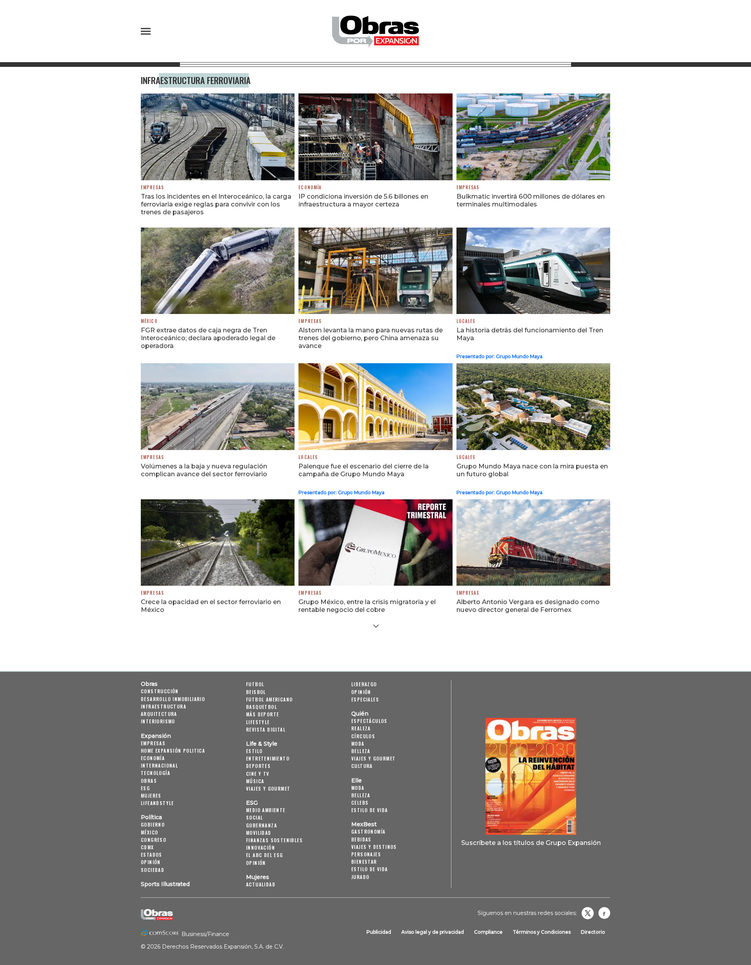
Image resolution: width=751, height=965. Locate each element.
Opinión (151, 862)
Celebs (359, 802)
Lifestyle (258, 722)
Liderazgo (364, 684)
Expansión (156, 735)
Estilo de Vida (369, 869)
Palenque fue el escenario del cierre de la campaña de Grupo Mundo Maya (363, 470)
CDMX (147, 847)
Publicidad (379, 932)
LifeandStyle (157, 803)
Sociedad (152, 869)
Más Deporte (262, 714)
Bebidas (361, 839)
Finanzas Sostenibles (274, 840)
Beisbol (256, 692)
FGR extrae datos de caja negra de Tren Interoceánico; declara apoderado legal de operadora (208, 338)
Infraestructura (163, 706)
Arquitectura (159, 713)
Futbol (255, 684)
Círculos (363, 736)
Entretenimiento (267, 758)
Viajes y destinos (374, 846)
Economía (310, 187)
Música (255, 781)
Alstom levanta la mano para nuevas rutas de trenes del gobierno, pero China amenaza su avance (370, 338)
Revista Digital (266, 729)
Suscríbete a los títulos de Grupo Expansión (531, 843)
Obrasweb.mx (604, 913)
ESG (145, 788)
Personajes (366, 854)
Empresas (152, 187)
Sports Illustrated (165, 884)
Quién (359, 713)
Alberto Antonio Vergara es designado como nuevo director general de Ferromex (528, 605)
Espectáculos (369, 720)
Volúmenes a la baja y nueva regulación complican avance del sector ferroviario (204, 470)
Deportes (258, 765)
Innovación (260, 847)
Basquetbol (261, 706)
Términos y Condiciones (542, 932)
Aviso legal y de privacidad (432, 932)
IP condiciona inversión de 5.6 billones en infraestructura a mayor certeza (363, 200)
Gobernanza (261, 825)
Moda (358, 743)
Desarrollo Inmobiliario (173, 699)
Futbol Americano (269, 699)
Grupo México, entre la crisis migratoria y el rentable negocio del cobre (367, 605)
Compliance (488, 932)
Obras (149, 683)
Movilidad (258, 832)
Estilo (254, 751)
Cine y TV (257, 773)
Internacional (159, 765)
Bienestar (364, 861)
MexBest (364, 824)
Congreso (153, 839)
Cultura (362, 765)
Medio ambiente (266, 810)
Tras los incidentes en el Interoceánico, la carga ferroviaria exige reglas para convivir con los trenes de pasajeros (216, 204)
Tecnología (155, 772)
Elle (356, 780)
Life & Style (261, 743)
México (149, 321)
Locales (466, 321)
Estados (151, 854)
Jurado (360, 877)
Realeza (361, 728)
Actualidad (260, 884)
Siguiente (376, 626)
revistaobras (587, 913)
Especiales (365, 699)
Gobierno (153, 824)
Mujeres (151, 795)
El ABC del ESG (264, 855)
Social (254, 817)
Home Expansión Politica (173, 750)
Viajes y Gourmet (268, 788)
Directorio (593, 932)
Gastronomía (368, 831)
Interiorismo (158, 721)
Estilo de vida (369, 810)
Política (151, 817)
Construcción (160, 691)
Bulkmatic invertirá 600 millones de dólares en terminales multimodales (530, 200)
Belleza (360, 751)
